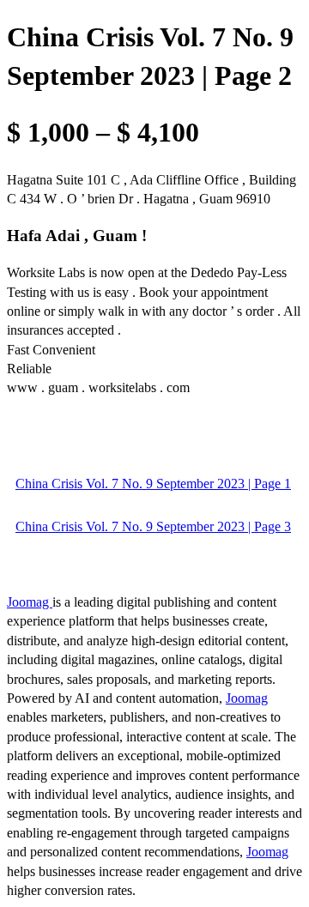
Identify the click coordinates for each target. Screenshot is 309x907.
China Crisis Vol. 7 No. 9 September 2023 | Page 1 (153, 483)
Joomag (29, 602)
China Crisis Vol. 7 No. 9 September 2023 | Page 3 (153, 526)
